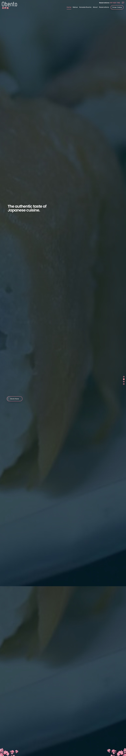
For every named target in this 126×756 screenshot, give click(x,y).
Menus (75, 7)
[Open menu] (123, 3)
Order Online (117, 7)
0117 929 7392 (115, 3)
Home (69, 7)
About (95, 7)
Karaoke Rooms (85, 7)
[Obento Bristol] (9, 5)
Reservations (104, 7)
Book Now (14, 399)
